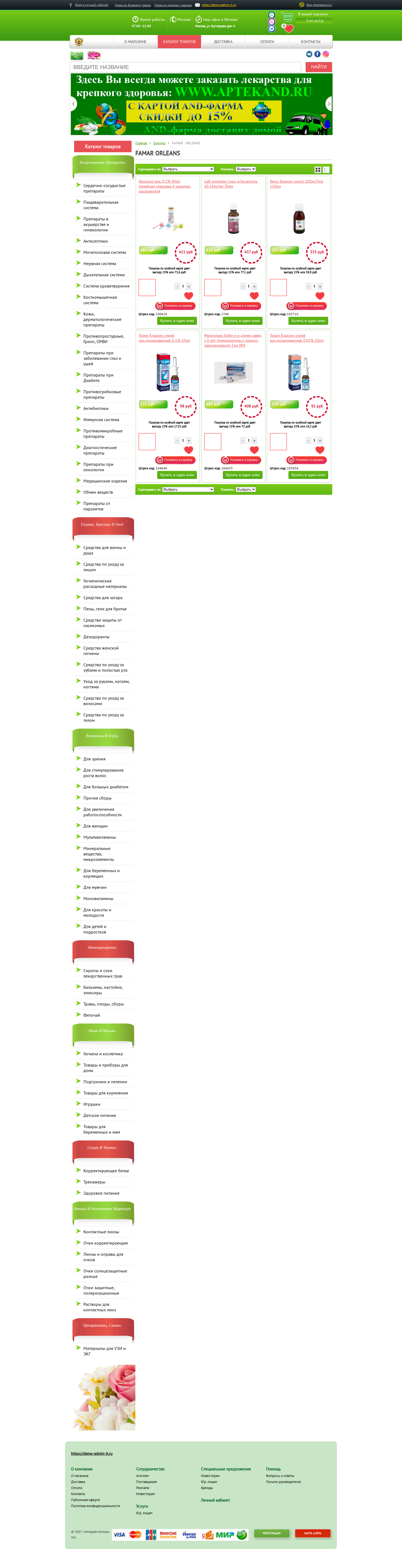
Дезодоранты (96, 636)
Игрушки (91, 1104)
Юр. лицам (144, 1513)
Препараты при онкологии (98, 466)
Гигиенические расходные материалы (105, 583)
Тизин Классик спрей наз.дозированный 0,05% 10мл (297, 338)
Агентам (142, 1475)
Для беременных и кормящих (101, 873)
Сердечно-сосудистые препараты (104, 188)
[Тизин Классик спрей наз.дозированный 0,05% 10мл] (299, 373)
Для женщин (95, 826)
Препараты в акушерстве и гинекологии (96, 224)
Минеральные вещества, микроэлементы (98, 854)
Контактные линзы (101, 1231)
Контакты (311, 41)
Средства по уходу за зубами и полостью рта (105, 667)
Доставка (223, 41)
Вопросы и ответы (280, 1475)
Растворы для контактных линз (99, 1306)
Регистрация (272, 1533)
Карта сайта (312, 1533)
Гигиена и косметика (103, 1053)
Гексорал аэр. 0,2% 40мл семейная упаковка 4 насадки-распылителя (165, 186)
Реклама (142, 1487)
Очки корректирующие (105, 1243)
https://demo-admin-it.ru (219, 5)
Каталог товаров (179, 41)
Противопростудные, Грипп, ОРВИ (103, 338)
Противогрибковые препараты (102, 394)
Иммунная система (101, 419)
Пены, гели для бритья (105, 608)
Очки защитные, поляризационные (101, 1290)
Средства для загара (103, 597)
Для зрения (94, 758)
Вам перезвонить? (319, 5)
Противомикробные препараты (103, 433)
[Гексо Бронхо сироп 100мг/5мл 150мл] (299, 218)
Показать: (228, 169)
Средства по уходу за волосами (103, 700)
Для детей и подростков (94, 929)
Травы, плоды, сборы (103, 1004)
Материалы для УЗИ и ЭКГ (104, 1351)
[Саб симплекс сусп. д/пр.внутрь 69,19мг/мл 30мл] (233, 218)
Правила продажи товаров (173, 5)
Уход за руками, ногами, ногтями (106, 684)
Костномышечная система (100, 299)
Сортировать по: (149, 169)
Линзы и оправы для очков (103, 1256)
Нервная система (99, 263)
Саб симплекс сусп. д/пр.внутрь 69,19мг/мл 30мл (231, 184)
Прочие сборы (97, 798)
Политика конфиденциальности (95, 1506)
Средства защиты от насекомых (102, 622)
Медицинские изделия (105, 481)
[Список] (326, 169)
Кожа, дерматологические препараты (102, 319)
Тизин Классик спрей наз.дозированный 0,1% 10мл (164, 338)
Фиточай (91, 1015)
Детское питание (99, 1115)
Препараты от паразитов (96, 506)
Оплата (267, 41)
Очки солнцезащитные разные (105, 1273)
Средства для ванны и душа (104, 550)
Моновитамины (98, 898)
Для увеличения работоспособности (102, 811)
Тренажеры (94, 1182)
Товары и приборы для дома (105, 1067)
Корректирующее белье (106, 1170)
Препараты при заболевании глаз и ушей (102, 358)
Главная (79, 41)
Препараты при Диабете (98, 377)
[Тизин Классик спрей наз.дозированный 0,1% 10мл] (168, 373)
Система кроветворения (106, 286)
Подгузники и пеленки (105, 1081)
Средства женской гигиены (101, 650)
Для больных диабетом (105, 786)
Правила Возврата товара (133, 5)
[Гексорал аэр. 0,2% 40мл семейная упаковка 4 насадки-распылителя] (168, 218)
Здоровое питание (101, 1193)
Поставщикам (146, 1481)
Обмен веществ (98, 492)
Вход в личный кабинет (92, 5)
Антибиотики (96, 408)
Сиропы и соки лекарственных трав (102, 973)
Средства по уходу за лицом (103, 566)
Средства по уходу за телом (103, 717)
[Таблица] (317, 169)
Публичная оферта (85, 1500)
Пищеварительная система (100, 204)
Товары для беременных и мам (101, 1129)
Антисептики (95, 241)
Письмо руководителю (283, 1481)
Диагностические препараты (100, 450)
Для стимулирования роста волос (103, 772)
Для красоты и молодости (97, 912)
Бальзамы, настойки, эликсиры (103, 989)
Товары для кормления (105, 1093)
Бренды (159, 143)
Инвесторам (145, 1493)
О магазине (135, 41)
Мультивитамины (99, 837)
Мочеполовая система (104, 252)
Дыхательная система (104, 274)
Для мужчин (95, 887)
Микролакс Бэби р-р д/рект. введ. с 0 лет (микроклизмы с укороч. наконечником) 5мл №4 (233, 340)
